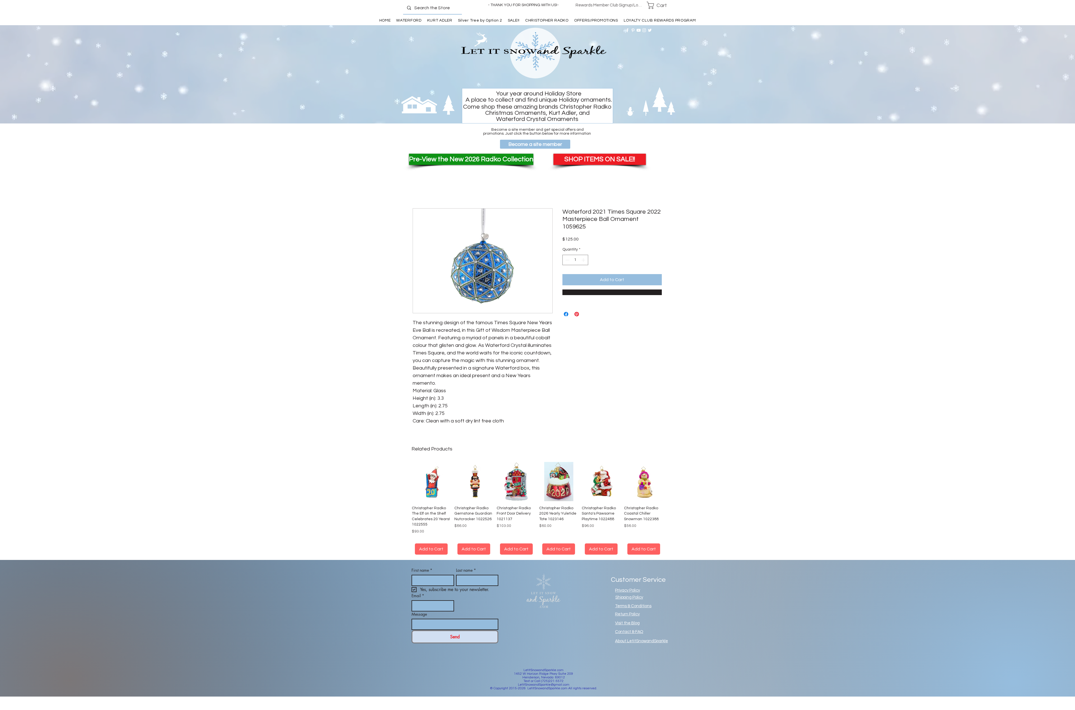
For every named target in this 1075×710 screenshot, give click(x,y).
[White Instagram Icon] (644, 30)
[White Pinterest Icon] (632, 30)
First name (422, 576)
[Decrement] (566, 260)
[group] (537, 512)
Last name (466, 576)
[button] (660, 5)
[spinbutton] (575, 260)
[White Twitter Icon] (649, 30)
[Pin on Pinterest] (576, 314)
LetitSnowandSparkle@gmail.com (543, 691)
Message (419, 620)
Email (418, 602)
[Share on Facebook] (566, 314)
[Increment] (583, 260)
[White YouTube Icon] (638, 30)
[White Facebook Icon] (627, 30)
